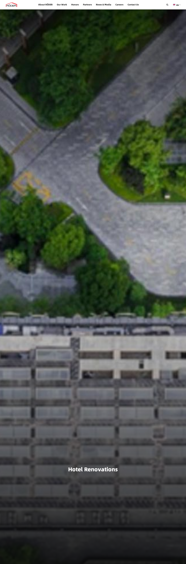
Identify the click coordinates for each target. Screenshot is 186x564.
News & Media (103, 4)
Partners (87, 4)
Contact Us (133, 4)
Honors (75, 4)
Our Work (62, 4)
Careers (119, 4)
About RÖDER (45, 4)
